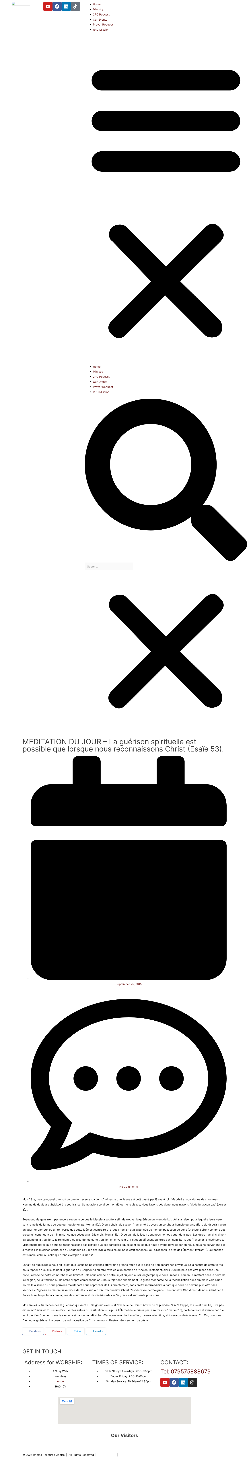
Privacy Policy (107, 1455)
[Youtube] (47, 6)
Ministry (98, 9)
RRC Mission (101, 29)
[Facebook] (57, 6)
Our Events (100, 19)
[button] (166, 200)
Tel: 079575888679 (185, 1371)
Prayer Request (103, 24)
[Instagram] (192, 1382)
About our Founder (132, 1455)
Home (97, 4)
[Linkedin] (66, 6)
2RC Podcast (101, 14)
